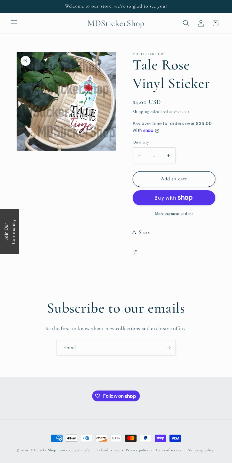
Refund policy (107, 450)
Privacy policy (137, 450)
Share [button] (144, 232)
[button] (14, 23)
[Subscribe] (168, 348)
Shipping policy (201, 450)
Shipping (141, 111)
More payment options (174, 213)
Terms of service (168, 450)
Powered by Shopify (73, 450)
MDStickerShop (43, 450)
